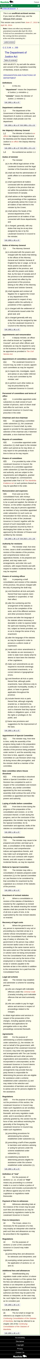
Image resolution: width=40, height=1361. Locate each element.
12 (4, 1204)
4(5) (5, 461)
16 (4, 1313)
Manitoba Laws (6, 6)
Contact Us (20, 1352)
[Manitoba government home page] (7, 2)
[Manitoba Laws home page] (1, 8)
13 (4, 1223)
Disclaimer (20, 1341)
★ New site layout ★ (9, 8)
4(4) (5, 442)
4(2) (5, 399)
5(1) (5, 547)
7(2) (5, 870)
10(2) (5, 1037)
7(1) (5, 840)
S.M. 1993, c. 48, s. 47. (12, 102)
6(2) (5, 776)
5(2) (5, 579)
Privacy (20, 1349)
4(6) (5, 494)
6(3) (5, 806)
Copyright (20, 1345)
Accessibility (20, 1338)
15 (4, 1273)
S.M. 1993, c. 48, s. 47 (12, 125)
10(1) (5, 980)
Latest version (9, 42)
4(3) (5, 421)
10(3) (5, 1099)
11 (4, 1177)
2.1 (4, 248)
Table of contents (10, 60)
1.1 (4, 110)
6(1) (5, 739)
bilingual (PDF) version (12, 19)
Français (36, 2)
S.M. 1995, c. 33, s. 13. (27, 125)
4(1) (5, 362)
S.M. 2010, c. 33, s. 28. (27, 538)
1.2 (4, 133)
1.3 (4, 152)
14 (4, 1242)
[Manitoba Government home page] (20, 1356)
